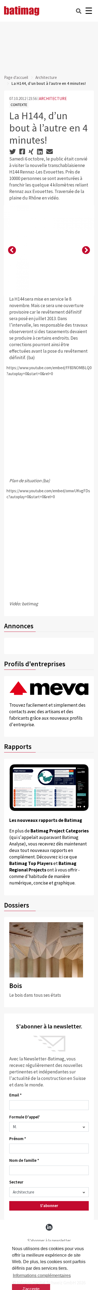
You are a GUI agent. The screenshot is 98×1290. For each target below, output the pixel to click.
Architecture (46, 77)
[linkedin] (49, 1227)
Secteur (16, 1182)
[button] (12, 250)
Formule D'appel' (24, 1116)
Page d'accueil (16, 77)
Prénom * (17, 1138)
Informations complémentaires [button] (42, 1275)
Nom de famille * (24, 1160)
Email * (15, 1095)
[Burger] (88, 11)
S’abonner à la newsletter (49, 1240)
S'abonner (49, 1205)
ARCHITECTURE (53, 98)
